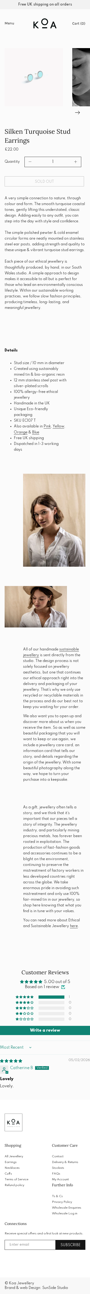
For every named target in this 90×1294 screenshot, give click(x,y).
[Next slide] (77, 112)
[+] (75, 162)
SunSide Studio (55, 1288)
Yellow (58, 426)
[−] (30, 162)
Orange (20, 432)
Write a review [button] (45, 1030)
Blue (35, 432)
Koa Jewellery (21, 1283)
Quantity (12, 162)
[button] (34, 77)
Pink (47, 426)
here (74, 926)
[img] (11, 1061)
